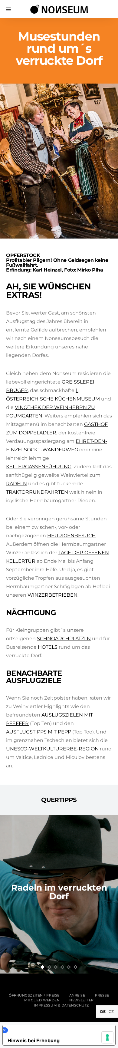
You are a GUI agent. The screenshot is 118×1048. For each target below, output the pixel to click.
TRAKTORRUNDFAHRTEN (37, 492)
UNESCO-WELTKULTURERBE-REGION (52, 749)
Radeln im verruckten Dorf (59, 891)
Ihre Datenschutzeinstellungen (57, 1030)
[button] (42, 967)
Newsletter (81, 1000)
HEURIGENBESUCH (71, 536)
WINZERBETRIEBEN (52, 595)
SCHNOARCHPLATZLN (64, 638)
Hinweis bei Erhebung (34, 1040)
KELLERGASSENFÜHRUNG (38, 467)
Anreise (77, 995)
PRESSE (102, 995)
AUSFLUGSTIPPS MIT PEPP (38, 732)
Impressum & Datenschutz (61, 1005)
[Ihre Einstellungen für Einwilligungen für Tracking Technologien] (107, 1037)
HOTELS (47, 647)
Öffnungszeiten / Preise (34, 995)
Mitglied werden (42, 1000)
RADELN (16, 483)
